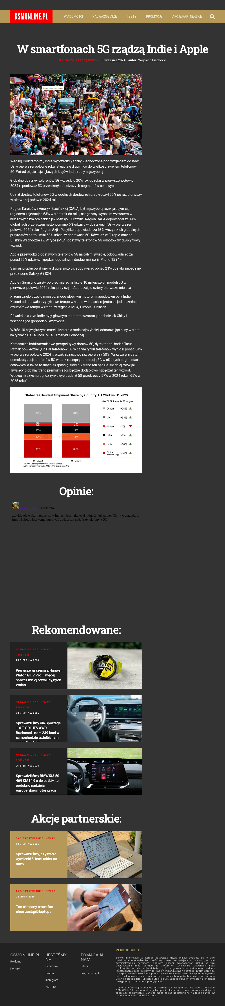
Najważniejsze (105, 16)
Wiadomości (73, 16)
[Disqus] (76, 555)
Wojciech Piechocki (152, 60)
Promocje (154, 16)
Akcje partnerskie (187, 16)
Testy (131, 16)
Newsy (93, 60)
